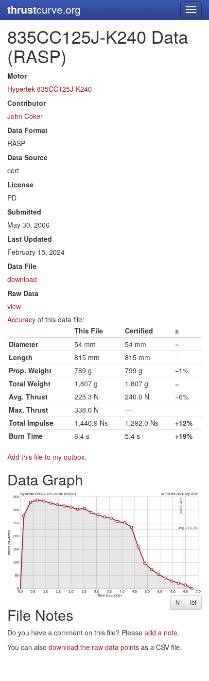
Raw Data (22, 293)
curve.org (44, 9)
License (20, 184)
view (14, 306)
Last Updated (29, 239)
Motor (17, 76)
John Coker (25, 116)
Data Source (27, 157)
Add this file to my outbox (46, 457)
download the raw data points (94, 647)
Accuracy (21, 319)
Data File (21, 266)
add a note (160, 632)
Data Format (27, 130)
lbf (193, 602)
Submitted (24, 211)
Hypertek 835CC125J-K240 (49, 89)
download (22, 279)
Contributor (26, 103)
